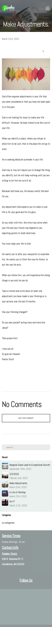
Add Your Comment (26, 418)
